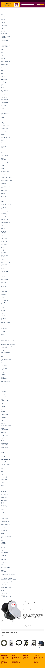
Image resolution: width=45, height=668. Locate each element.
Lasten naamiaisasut (4, 102)
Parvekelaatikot (3, 213)
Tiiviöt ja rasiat (3, 236)
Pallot (2, 163)
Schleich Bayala (3, 37)
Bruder (2, 73)
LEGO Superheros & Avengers (6, 425)
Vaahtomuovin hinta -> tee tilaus (6, 341)
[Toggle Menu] (1, 8)
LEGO (2, 399)
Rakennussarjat (3, 146)
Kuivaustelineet (3, 277)
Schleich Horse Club (4, 43)
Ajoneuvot (2, 67)
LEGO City (2, 14)
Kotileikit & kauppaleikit (5, 435)
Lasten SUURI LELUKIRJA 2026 (6, 596)
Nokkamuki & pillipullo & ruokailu (6, 180)
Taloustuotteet (3, 231)
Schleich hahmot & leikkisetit (6, 388)
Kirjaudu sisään (26, 657)
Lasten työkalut (3, 108)
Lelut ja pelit (3, 10)
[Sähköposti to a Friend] (27, 626)
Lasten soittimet (3, 555)
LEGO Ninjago (3, 28)
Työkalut (2, 326)
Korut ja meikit (3, 105)
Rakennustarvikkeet (4, 328)
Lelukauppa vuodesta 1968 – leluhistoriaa (8, 574)
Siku (1, 68)
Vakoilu (2, 140)
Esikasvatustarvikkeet (4, 219)
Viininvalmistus (3, 252)
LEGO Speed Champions (5, 30)
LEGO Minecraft (3, 417)
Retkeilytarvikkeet (4, 378)
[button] (14, 1)
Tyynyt (2, 356)
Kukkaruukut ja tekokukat (5, 184)
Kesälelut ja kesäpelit (4, 162)
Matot (2, 225)
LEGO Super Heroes (4, 33)
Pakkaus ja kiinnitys (4, 304)
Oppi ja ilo (2, 122)
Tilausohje (14, 658)
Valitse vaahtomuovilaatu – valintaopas (7, 340)
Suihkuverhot (3, 256)
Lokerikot (2, 268)
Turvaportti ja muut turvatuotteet (6, 177)
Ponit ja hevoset (3, 495)
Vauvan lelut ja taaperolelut (5, 45)
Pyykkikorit (2, 274)
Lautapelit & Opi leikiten (5, 506)
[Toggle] (1, 630)
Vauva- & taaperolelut (4, 443)
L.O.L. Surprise (3, 505)
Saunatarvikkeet (3, 259)
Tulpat (2, 337)
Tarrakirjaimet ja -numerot (5, 322)
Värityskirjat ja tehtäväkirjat (5, 137)
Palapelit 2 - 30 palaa (4, 123)
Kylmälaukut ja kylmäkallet (5, 253)
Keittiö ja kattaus (3, 235)
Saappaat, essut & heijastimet (6, 359)
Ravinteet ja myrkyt (4, 224)
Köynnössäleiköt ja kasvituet (5, 214)
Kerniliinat (2, 188)
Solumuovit (3, 375)
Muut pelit (2, 120)
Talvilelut (2, 158)
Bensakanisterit (3, 329)
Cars (1, 88)
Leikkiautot (3, 473)
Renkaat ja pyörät (4, 336)
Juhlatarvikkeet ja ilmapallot (5, 441)
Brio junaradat (3, 85)
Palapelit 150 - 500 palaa (5, 126)
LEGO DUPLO (3, 20)
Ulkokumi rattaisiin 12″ (4, 647)
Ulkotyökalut (3, 208)
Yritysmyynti (19, 0)
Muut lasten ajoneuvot (4, 82)
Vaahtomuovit (3, 339)
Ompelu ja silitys (3, 249)
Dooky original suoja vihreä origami (11, 647)
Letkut (2, 210)
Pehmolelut (3, 143)
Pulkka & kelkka (3, 159)
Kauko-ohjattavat (4, 476)
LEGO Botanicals (3, 13)
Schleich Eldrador (4, 397)
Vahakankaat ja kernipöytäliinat (6, 186)
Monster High (3, 58)
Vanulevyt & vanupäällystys (5, 582)
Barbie (2, 56)
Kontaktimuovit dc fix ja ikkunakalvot (7, 202)
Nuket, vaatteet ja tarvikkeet (5, 61)
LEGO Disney (3, 19)
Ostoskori (25, 658)
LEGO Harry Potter (4, 25)
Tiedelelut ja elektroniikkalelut (6, 536)
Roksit (2, 362)
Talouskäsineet (3, 286)
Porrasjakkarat (3, 234)
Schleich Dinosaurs (4, 396)
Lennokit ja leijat (3, 168)
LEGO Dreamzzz (3, 22)
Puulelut (2, 49)
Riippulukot (3, 315)
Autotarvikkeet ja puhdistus (5, 381)
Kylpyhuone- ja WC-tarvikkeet (6, 262)
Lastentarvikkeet (3, 174)
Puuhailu (2, 531)
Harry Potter (3, 93)
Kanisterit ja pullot (4, 244)
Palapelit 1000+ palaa (4, 128)
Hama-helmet (3, 134)
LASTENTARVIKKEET (36, 600)
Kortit (2, 313)
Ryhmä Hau (3, 100)
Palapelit (2, 517)
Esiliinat (2, 360)
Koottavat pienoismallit (5, 153)
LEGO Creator (3, 17)
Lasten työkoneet (4, 81)
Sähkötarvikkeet (3, 201)
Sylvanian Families (4, 96)
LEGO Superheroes (4, 415)
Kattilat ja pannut (4, 241)
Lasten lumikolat (3, 161)
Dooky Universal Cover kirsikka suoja (41, 647)
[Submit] (35, 4)
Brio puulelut (3, 449)
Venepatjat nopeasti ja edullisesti (6, 350)
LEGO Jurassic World (4, 414)
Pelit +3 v (2, 114)
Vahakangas (3, 187)
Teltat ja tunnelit (3, 173)
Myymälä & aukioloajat (38, 657)
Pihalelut (2, 165)
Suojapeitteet (3, 372)
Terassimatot (3, 226)
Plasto (2, 70)
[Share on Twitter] (25, 626)
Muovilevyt (2, 369)
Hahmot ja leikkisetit (4, 90)
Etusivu (24, 600)
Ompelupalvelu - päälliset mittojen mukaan (8, 344)
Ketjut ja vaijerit (3, 312)
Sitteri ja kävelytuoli (4, 175)
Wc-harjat (2, 297)
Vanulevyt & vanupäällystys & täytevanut (7, 346)
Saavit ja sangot (3, 246)
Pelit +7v (2, 117)
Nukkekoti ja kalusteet (4, 64)
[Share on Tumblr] (30, 626)
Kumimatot (3, 228)
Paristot (2, 386)
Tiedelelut (2, 139)
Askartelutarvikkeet (4, 530)
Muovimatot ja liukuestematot (6, 229)
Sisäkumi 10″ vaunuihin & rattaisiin (19, 647)
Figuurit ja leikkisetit (4, 99)
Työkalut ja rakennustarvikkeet (6, 324)
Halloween (2, 111)
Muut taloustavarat (4, 250)
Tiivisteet (2, 334)
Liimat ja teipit (3, 318)
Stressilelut (3, 527)
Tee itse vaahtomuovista (5, 349)
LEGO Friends (3, 412)
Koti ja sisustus (3, 183)
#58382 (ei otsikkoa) (4, 374)
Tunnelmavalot (3, 199)
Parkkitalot (2, 84)
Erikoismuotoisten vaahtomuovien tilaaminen (8, 579)
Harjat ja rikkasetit (4, 285)
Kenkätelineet (3, 276)
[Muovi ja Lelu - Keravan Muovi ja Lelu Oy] (10, 4)
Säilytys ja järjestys (4, 264)
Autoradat (2, 87)
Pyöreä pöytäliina (4, 190)
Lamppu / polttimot (4, 198)
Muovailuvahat (3, 131)
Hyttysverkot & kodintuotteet (6, 204)
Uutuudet (2, 590)
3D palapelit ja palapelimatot (6, 129)
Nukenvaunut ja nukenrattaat (6, 461)
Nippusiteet (3, 310)
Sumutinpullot (3, 294)
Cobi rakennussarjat (4, 150)
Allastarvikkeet (3, 559)
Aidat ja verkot (3, 216)
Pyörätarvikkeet (3, 383)
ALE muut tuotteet (4, 593)
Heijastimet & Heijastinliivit (5, 366)
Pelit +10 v (2, 514)
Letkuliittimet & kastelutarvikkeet (6, 211)
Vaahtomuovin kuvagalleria (5, 352)
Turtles (2, 91)
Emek (2, 71)
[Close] (1, 598)
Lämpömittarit (3, 232)
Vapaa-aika (2, 377)
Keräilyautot (3, 76)
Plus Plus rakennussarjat (5, 149)
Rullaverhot (3, 193)
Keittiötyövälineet (4, 238)
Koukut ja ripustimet (4, 271)
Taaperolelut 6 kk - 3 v (4, 54)
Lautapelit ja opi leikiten (5, 113)
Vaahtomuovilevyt (4, 347)
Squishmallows (3, 543)
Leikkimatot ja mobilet (4, 46)
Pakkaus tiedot (5, 635)
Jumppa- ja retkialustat (5, 384)
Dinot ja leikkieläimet (4, 94)
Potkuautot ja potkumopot (5, 464)
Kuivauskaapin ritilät (4, 279)
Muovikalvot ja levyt (4, 368)
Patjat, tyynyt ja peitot (4, 353)
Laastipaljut (3, 331)
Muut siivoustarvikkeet (4, 300)
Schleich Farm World (4, 40)
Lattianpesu (3, 288)
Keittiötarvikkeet (3, 239)
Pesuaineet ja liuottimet (5, 292)
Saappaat (2, 363)
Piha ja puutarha (3, 207)
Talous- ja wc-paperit (4, 247)
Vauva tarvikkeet (3, 178)
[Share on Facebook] (24, 626)
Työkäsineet (3, 325)
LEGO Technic (3, 34)
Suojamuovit (3, 371)
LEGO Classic (3, 16)
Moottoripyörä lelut (4, 79)
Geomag (2, 152)
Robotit (2, 142)
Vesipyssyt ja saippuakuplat (5, 567)
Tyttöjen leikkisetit (4, 97)
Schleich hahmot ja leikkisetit (6, 36)
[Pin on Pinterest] (28, 626)
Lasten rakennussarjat (4, 155)
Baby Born (2, 59)
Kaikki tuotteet (3, 9)
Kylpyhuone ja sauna (4, 255)
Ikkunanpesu (3, 289)
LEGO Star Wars (3, 31)
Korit (1, 265)
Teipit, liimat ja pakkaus (5, 303)
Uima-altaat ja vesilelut (5, 171)
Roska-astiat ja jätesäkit (5, 273)
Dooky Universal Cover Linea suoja (33, 647)
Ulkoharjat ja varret (4, 302)
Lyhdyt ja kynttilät (4, 196)
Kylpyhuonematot (4, 261)
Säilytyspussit (3, 280)
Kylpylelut (2, 52)
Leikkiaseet (2, 110)
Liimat (2, 319)
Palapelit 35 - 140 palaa (5, 125)
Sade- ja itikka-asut (4, 365)
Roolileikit (2, 428)
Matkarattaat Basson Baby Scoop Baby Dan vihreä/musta (26, 648)
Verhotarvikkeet (3, 282)
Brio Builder (3, 147)
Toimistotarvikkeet (4, 195)
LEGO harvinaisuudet (4, 400)
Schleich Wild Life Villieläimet (6, 42)
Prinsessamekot (3, 432)
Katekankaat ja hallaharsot (5, 222)
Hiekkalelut (3, 565)
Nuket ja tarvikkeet (4, 55)
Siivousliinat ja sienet (4, 291)
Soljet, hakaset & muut (4, 316)
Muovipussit (3, 307)
